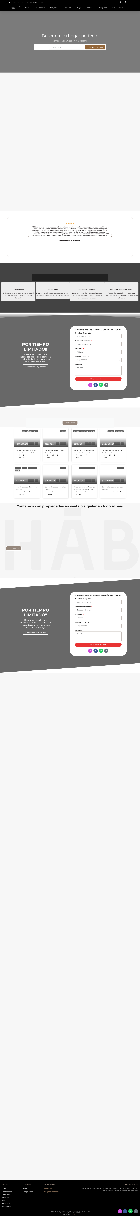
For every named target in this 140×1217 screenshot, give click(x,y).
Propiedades (40, 8)
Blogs (78, 8)
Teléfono (79, 349)
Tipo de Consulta (82, 357)
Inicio (27, 8)
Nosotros (67, 8)
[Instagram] (90, 385)
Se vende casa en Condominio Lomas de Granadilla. (95, 450)
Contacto (89, 8)
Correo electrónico (83, 341)
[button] (120, 2)
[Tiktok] (106, 385)
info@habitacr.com (51, 1192)
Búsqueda (102, 8)
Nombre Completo (83, 333)
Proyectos (54, 8)
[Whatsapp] (101, 385)
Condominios (117, 8)
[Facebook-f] (95, 385)
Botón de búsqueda (95, 47)
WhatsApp (47, 1189)
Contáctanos (70, 423)
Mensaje (78, 364)
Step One (74, 1214)
